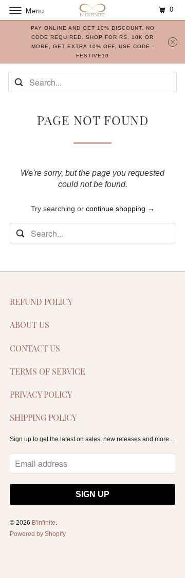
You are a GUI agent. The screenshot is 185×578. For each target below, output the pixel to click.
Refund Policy (41, 301)
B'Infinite (43, 522)
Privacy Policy (41, 394)
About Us (29, 324)
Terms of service (47, 371)
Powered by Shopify (38, 534)
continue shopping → (120, 208)
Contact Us (35, 348)
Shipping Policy (43, 417)
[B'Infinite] (92, 10)
